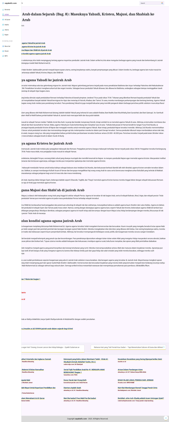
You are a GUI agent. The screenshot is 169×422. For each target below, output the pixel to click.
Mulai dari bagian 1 (33, 279)
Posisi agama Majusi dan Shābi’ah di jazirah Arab (32, 50)
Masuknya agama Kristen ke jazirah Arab (29, 47)
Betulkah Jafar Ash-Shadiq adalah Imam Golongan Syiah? (141, 398)
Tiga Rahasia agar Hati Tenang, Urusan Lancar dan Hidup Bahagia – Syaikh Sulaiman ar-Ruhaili (45, 348)
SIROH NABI (130, 382)
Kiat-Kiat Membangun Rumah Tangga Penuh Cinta (137, 388)
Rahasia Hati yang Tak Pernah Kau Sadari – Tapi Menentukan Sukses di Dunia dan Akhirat (128, 347)
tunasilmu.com (68, 375)
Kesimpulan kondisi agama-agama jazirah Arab (32, 54)
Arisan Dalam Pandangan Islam (130, 370)
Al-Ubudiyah (79, 364)
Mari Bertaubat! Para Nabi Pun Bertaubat (80, 398)
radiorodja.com (69, 364)
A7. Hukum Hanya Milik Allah (137, 372)
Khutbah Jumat (27, 382)
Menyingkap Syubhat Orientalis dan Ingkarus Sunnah (30, 359)
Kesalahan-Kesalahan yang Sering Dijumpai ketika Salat (140, 359)
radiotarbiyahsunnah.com (126, 401)
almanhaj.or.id (122, 372)
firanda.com (122, 382)
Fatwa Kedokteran (28, 393)
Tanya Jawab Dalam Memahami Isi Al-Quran (26, 398)
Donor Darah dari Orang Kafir (75, 380)
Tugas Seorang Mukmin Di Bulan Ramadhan (26, 370)
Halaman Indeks (25, 401)
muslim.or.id (122, 361)
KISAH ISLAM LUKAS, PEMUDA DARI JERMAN (135, 380)
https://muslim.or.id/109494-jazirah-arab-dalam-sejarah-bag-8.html (45, 329)
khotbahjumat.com (124, 390)
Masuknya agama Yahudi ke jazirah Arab (29, 43)
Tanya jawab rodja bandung (144, 401)
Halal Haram (83, 382)
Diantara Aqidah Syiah (72, 388)
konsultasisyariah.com (71, 382)
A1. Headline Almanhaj (27, 361)
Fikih (75, 375)
